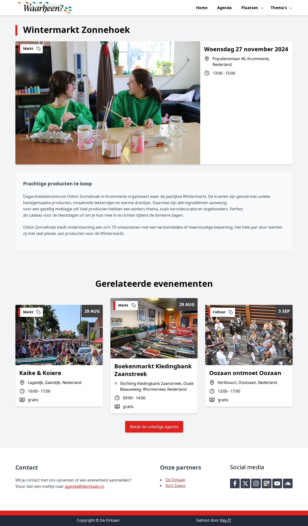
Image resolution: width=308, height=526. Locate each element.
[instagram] (256, 483)
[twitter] (245, 483)
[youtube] (277, 483)
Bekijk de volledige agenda (154, 426)
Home (201, 7)
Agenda (224, 7)
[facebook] (235, 483)
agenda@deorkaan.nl (84, 486)
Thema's (279, 7)
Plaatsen (250, 7)
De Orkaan (175, 479)
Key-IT (225, 520)
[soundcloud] (288, 483)
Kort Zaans (175, 485)
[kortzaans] (266, 483)
